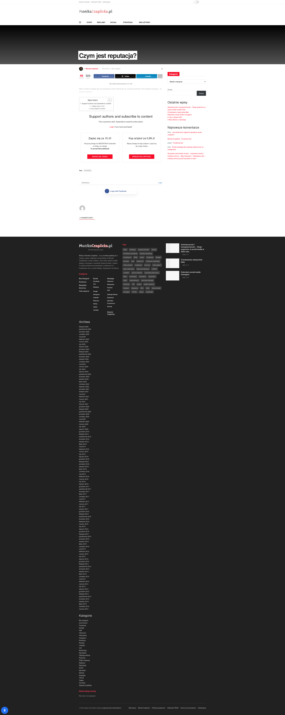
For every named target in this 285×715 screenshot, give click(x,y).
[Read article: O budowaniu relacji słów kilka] (172, 263)
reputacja (87, 170)
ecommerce (111, 303)
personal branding (147, 280)
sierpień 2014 (84, 571)
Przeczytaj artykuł (141, 157)
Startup (109, 306)
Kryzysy (110, 287)
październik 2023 (85, 374)
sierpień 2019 (84, 441)
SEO (147, 288)
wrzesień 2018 (84, 464)
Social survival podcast (188, 708)
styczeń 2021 (83, 404)
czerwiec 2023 (84, 384)
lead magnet (157, 265)
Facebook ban (186, 139)
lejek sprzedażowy (143, 269)
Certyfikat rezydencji (130, 253)
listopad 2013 (84, 594)
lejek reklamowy (129, 269)
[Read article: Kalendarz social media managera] (172, 275)
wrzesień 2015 (84, 539)
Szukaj (170, 89)
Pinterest (96, 301)
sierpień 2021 (84, 391)
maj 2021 (82, 394)
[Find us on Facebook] (202, 2)
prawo (139, 284)
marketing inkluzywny (152, 273)
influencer (140, 261)
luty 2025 (82, 344)
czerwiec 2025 (84, 334)
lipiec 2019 (83, 444)
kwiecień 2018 (84, 476)
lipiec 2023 (83, 381)
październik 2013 (85, 596)
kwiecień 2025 (84, 339)
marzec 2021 (83, 399)
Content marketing (146, 253)
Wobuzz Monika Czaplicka (88, 255)
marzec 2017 (83, 504)
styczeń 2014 (83, 589)
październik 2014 (85, 566)
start (89, 22)
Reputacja (110, 298)
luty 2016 (82, 526)
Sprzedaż (110, 301)
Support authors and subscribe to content (96, 103)
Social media (156, 288)
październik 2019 (85, 436)
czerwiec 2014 (84, 576)
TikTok (95, 304)
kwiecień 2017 (84, 501)
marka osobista (137, 273)
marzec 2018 (83, 479)
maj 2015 (82, 549)
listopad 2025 (84, 327)
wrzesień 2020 (84, 414)
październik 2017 (85, 489)
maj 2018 (82, 474)
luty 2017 (82, 506)
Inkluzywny (144, 22)
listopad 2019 (84, 434)
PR (133, 284)
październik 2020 (85, 411)
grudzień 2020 (84, 406)
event (142, 257)
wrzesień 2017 (84, 491)
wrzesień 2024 (84, 356)
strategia (126, 292)
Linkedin (96, 298)
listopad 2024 (84, 351)
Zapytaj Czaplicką (111, 313)
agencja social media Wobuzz (112, 708)
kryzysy (147, 265)
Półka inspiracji (84, 291)
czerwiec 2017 (84, 496)
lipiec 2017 (83, 494)
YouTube (96, 310)
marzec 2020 (83, 424)
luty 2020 (82, 426)
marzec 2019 (83, 451)
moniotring (133, 276)
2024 (125, 249)
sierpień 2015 (84, 541)
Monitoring (82, 288)
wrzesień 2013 (84, 599)
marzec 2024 (83, 366)
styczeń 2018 (83, 484)
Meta (125, 276)
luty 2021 (82, 401)
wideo (141, 292)
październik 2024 (85, 354)
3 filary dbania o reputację (177, 119)
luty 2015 (82, 556)
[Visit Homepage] (95, 12)
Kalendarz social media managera (180, 114)
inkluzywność (128, 265)
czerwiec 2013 (84, 606)
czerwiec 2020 (84, 416)
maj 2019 (82, 446)
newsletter (152, 276)
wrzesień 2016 (84, 519)
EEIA (135, 257)
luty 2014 (82, 586)
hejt (133, 261)
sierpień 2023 (84, 379)
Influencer (110, 281)
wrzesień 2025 (84, 332)
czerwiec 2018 (84, 471)
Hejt (108, 290)
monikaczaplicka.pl (109, 255)
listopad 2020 (84, 409)
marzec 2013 (83, 609)
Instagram (96, 294)
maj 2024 (82, 364)
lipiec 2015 (83, 544)
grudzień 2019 (84, 431)
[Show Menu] (80, 22)
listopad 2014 (84, 564)
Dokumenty (132, 708)
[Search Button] (205, 22)
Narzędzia (82, 285)
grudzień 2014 (84, 561)
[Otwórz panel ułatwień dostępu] (4, 710)
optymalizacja (134, 280)
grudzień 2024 (84, 349)
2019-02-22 (105, 69)
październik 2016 (85, 516)
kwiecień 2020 (84, 421)
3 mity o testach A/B (175, 117)
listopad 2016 (84, 514)
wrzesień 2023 (84, 376)
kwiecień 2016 (84, 521)
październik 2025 (85, 329)
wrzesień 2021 (84, 389)
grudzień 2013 (84, 591)
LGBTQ (154, 269)
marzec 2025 (83, 341)
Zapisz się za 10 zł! (98, 106)
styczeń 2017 (83, 509)
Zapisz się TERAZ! (100, 157)
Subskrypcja (106, 2)
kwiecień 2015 (84, 551)
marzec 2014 (83, 584)
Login (112, 127)
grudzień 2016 (84, 511)
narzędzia (142, 276)
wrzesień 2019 (84, 439)
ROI (142, 288)
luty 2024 (82, 369)
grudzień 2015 (84, 531)
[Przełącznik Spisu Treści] (108, 100)
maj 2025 (82, 337)
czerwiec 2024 (84, 362)
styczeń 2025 (83, 346)
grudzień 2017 (84, 486)
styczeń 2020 (83, 429)
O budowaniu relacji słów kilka (178, 112)
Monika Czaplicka (84, 2)
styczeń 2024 (83, 371)
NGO (125, 280)
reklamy (126, 288)
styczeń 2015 (83, 559)
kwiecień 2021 (84, 396)
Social (113, 22)
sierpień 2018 (84, 466)
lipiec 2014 (83, 574)
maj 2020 (82, 419)
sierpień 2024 (84, 359)
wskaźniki (149, 292)
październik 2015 (85, 536)
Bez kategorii (84, 278)
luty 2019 (82, 454)
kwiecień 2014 (84, 581)
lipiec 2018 (83, 469)
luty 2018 (82, 481)
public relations (149, 284)
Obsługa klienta (112, 294)
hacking (126, 261)
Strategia (128, 22)
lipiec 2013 (83, 604)
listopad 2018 (84, 461)
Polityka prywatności (158, 708)
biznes (154, 249)
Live (94, 284)
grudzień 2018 (84, 459)
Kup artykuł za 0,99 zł (98, 108)
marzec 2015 (83, 554)
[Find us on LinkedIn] (205, 2)
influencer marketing (152, 261)
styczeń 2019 (83, 456)
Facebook (96, 281)
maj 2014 (82, 579)
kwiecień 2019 (84, 449)
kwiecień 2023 (84, 386)
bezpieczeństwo (143, 249)
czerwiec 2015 (84, 546)
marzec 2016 (83, 524)
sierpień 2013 (84, 601)
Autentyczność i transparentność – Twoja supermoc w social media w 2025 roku (192, 248)
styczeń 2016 (83, 529)
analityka (132, 249)
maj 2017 (82, 499)
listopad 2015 (84, 534)
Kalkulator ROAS (96, 2)
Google (95, 291)
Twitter (95, 307)
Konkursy (82, 282)
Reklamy (101, 22)
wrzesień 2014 (84, 569)
